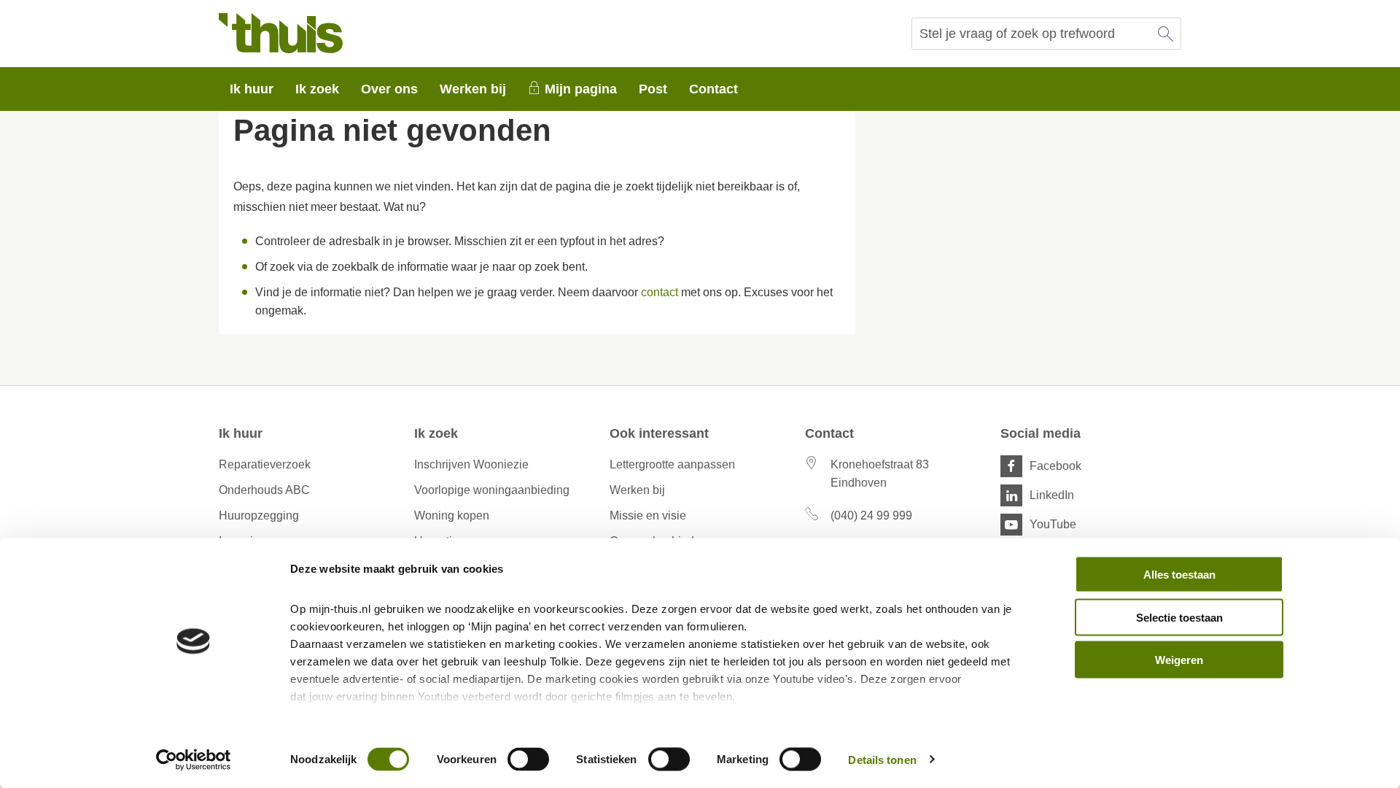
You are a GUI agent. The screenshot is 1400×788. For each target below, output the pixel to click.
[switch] (528, 758)
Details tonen (882, 759)
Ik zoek (317, 89)
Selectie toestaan (1179, 617)
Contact (713, 89)
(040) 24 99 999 (871, 515)
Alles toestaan (1179, 574)
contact (659, 292)
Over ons (389, 89)
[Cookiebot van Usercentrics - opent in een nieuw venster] (193, 759)
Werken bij (473, 89)
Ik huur (251, 89)
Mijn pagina (581, 89)
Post (653, 89)
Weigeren (1179, 660)
